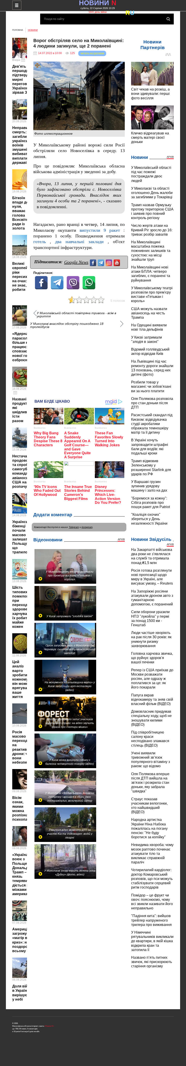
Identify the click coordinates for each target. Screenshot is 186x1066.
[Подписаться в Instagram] (109, 262)
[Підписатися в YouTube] (117, 262)
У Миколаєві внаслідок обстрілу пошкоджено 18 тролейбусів (66, 325)
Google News (76, 262)
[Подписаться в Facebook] (94, 262)
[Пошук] (168, 19)
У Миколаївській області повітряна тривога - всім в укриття (76, 314)
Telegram (74, 527)
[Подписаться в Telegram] (101, 262)
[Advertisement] (79, 361)
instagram (87, 527)
